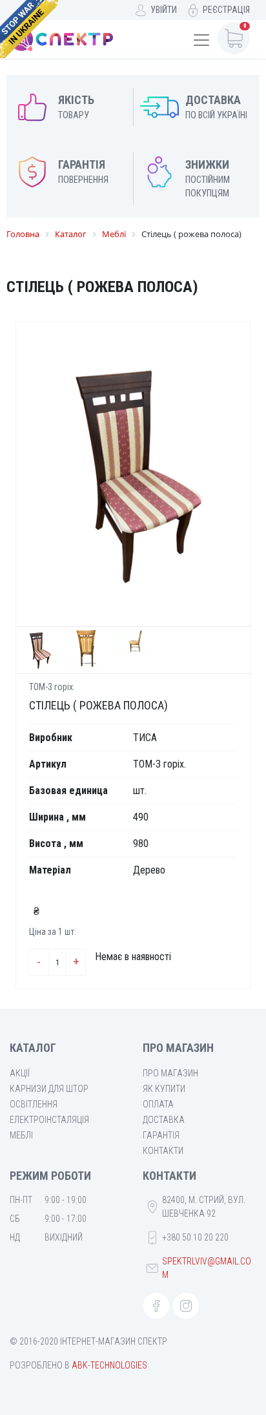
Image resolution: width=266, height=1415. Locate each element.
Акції (20, 1073)
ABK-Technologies (109, 1365)
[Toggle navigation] (201, 40)
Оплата (158, 1104)
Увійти (163, 10)
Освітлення (33, 1104)
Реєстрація (226, 10)
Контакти (163, 1151)
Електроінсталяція (49, 1120)
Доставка (164, 1120)
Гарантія (161, 1135)
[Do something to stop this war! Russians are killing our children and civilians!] (29, 29)
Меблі (21, 1135)
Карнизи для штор (49, 1089)
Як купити (164, 1089)
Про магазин (170, 1073)
